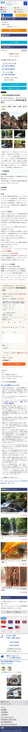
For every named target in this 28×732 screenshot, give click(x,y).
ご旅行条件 (4, 714)
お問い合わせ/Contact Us (9, 724)
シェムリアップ (10, 95)
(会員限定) (13, 299)
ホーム (6, 7)
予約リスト (21, 15)
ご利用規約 (4, 712)
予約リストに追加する (14, 364)
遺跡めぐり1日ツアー (11, 374)
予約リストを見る (14, 30)
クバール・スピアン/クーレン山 (14, 376)
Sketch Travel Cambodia (3, 2)
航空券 (6, 11)
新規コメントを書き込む (14, 612)
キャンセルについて (12, 481)
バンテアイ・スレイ (11, 378)
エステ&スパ (20, 11)
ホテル (6, 9)
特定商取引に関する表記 (9, 719)
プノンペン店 (12, 697)
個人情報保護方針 (6, 722)
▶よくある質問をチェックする (10, 385)
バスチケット (20, 9)
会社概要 (3, 709)
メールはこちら (14, 84)
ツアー (20, 7)
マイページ (7, 15)
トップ (3, 707)
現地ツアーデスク (14, 88)
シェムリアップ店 (13, 684)
